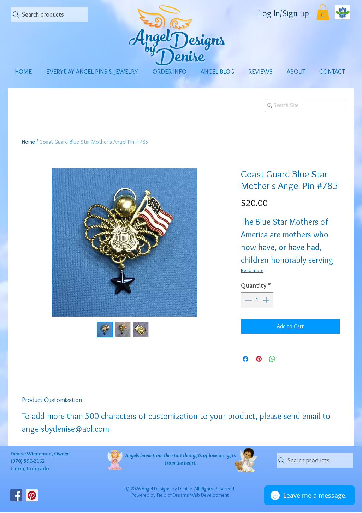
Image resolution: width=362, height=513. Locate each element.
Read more (252, 270)
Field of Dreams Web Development (193, 495)
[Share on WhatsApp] (272, 359)
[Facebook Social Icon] (16, 495)
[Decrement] (248, 300)
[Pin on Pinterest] (259, 359)
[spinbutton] (257, 300)
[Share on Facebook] (245, 359)
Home (28, 141)
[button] (323, 12)
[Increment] (267, 300)
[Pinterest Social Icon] (32, 495)
